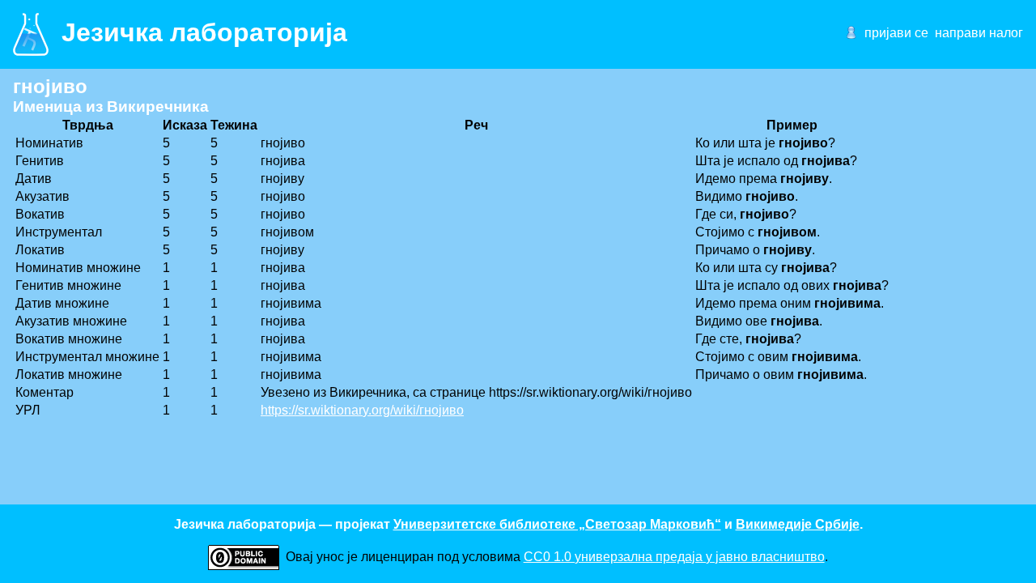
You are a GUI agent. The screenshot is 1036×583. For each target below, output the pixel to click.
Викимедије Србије (798, 524)
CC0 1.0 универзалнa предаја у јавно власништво (674, 557)
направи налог (979, 33)
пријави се (896, 33)
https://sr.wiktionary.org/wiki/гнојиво (362, 410)
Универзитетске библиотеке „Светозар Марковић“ (557, 524)
